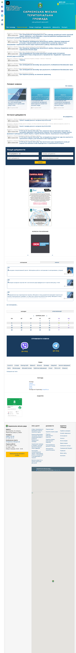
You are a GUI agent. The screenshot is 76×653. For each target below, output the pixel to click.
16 (49, 325)
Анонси (57, 262)
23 (49, 327)
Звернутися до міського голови (17, 454)
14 (30, 325)
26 (12, 329)
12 (11, 325)
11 (68, 323)
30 (49, 329)
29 (40, 329)
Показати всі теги (12, 371)
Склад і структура (35, 27)
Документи (47, 27)
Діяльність (56, 27)
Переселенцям (22, 27)
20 (21, 327)
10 (59, 323)
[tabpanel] (40, 243)
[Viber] (24, 349)
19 (11, 327)
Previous (52, 255)
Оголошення (23, 262)
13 (21, 325)
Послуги (64, 27)
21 (30, 327)
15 (40, 325)
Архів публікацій (56, 311)
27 (21, 329)
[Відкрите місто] (40, 243)
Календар (23, 311)
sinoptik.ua (45, 389)
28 (31, 329)
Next (28, 255)
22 (40, 327)
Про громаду (10, 27)
